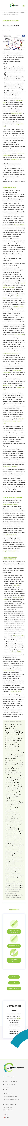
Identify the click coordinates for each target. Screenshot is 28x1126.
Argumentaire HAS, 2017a (10, 466)
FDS (14, 982)
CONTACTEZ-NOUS (14, 988)
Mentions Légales (8, 1093)
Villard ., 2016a (18, 636)
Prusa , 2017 (8, 385)
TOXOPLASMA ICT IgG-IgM (14, 960)
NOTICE (14, 977)
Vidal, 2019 (16, 585)
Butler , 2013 (11, 534)
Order (19, 1018)
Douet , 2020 (16, 691)
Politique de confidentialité (10, 1096)
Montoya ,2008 (8, 287)
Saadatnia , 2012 (16, 159)
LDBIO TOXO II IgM (14, 946)
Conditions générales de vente (11, 1099)
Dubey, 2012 (19, 225)
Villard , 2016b (18, 306)
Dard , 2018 (16, 652)
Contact (7, 1087)
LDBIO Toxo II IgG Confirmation (14, 931)
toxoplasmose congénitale (10, 353)
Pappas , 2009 (16, 113)
